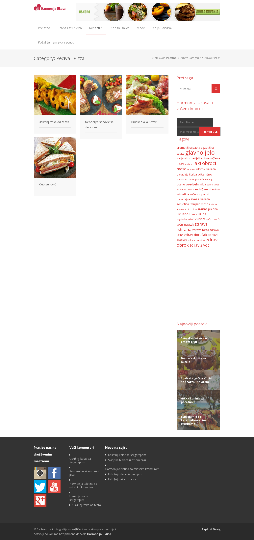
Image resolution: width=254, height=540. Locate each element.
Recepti (94, 28)
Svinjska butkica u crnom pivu (85, 473)
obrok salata (206, 169)
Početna (44, 28)
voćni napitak (185, 224)
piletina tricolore (185, 179)
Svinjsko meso (199, 204)
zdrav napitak (196, 240)
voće (202, 219)
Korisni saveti (120, 28)
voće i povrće (213, 219)
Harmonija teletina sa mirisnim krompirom (83, 485)
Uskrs (193, 214)
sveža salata (200, 199)
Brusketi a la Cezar (144, 122)
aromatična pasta (188, 147)
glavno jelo (200, 152)
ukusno (183, 214)
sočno (194, 194)
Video (141, 28)
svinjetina (183, 204)
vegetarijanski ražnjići (188, 219)
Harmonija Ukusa (99, 534)
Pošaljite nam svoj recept (56, 42)
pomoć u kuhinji (203, 179)
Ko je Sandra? (162, 28)
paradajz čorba (187, 174)
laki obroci (204, 163)
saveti (210, 184)
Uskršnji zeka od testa (54, 122)
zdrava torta (200, 230)
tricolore (192, 209)
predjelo (192, 184)
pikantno (205, 174)
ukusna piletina (208, 209)
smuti (207, 189)
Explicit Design (212, 529)
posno (181, 184)
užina (202, 214)
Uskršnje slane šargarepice (78, 498)
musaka (191, 169)
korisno (188, 164)
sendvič (198, 189)
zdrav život (199, 245)
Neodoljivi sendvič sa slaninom (99, 124)
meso (182, 169)
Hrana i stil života (69, 28)
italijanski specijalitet (190, 158)
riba (203, 184)
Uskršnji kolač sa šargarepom (80, 460)
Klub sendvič (47, 184)
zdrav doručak (195, 234)
